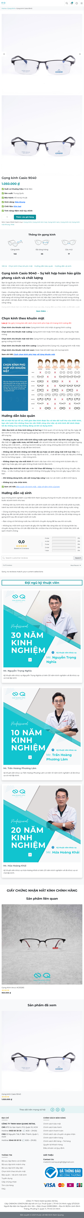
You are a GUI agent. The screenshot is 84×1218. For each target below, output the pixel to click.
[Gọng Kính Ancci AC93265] (42, 725)
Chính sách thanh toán (53, 912)
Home (4, 8)
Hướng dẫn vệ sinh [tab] (63, 266)
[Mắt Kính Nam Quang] (42, 54)
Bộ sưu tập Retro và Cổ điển (14, 942)
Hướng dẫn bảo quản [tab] (43, 266)
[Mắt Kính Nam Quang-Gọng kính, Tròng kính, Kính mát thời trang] (3, 3)
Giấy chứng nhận (9, 963)
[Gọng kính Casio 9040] (42, 832)
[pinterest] (63, 891)
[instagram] (57, 891)
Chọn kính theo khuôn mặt (14, 953)
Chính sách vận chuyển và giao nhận (59, 915)
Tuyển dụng (7, 959)
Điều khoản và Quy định (53, 929)
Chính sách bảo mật (52, 905)
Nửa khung (20, 202)
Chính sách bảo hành (52, 908)
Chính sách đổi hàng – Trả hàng (57, 922)
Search (78, 339)
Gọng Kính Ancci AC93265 (13, 769)
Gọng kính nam (54, 222)
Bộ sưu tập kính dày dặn (12, 949)
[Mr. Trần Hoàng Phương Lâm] (42, 514)
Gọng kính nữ (65, 222)
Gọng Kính (11, 8)
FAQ (3, 970)
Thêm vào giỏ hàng (25, 217)
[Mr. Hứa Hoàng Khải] (42, 612)
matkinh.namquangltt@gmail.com (58, 943)
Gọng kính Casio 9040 (11, 875)
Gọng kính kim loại (39, 222)
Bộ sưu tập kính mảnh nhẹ (13, 946)
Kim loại (17, 206)
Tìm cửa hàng (8, 966)
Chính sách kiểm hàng (53, 919)
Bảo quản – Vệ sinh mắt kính (14, 956)
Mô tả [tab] (4, 266)
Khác (12, 224)
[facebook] (52, 891)
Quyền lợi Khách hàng (53, 926)
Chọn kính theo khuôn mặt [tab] (21, 266)
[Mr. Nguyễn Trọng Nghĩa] (42, 417)
